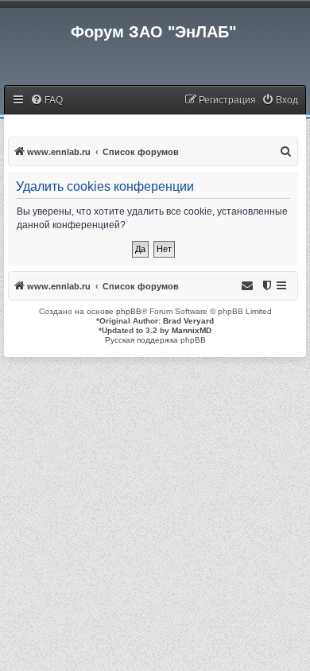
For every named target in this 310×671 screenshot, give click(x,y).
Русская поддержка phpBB (155, 340)
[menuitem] (46, 100)
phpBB (128, 311)
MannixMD (191, 330)
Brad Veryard (188, 320)
